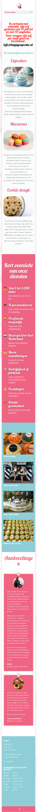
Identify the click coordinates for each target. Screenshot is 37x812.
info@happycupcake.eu (15, 754)
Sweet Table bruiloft (10, 514)
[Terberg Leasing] (18, 443)
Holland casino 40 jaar (12, 543)
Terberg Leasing (9, 456)
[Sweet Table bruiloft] (18, 501)
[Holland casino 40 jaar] (18, 530)
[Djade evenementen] (18, 472)
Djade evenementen (10, 485)
